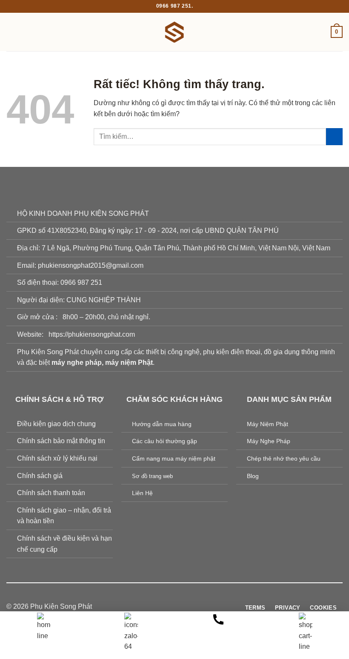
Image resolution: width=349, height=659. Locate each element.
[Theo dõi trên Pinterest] (190, 606)
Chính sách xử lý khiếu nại (57, 458)
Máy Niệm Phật (267, 424)
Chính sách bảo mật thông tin (61, 440)
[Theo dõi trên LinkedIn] (200, 606)
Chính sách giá (40, 475)
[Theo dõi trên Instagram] (158, 606)
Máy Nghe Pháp (268, 441)
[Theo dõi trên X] (179, 606)
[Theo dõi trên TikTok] (169, 606)
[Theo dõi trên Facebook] (148, 606)
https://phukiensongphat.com (92, 334)
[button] (11, 31)
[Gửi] (334, 136)
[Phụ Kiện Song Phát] (174, 32)
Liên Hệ (142, 493)
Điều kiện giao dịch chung (56, 423)
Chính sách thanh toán (51, 492)
